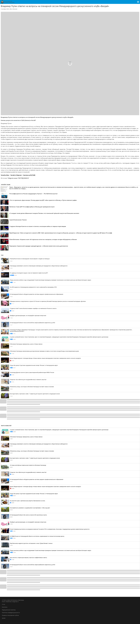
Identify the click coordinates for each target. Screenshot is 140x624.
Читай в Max (5, 175)
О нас (3, 604)
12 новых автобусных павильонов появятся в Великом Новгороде (28, 465)
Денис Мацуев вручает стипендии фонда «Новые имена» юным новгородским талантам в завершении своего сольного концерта (45, 358)
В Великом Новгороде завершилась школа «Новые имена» (26, 344)
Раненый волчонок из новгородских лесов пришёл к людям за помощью (30, 258)
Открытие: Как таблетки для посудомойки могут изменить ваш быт (28, 379)
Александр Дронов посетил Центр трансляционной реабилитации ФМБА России (32, 372)
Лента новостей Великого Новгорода (12, 621)
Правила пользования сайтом (10, 615)
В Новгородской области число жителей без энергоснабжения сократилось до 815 (32, 322)
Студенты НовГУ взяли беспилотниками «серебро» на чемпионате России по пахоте (33, 308)
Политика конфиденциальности (11, 612)
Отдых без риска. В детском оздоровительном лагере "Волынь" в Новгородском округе (34, 365)
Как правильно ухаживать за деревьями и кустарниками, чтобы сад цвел (30, 507)
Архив (3, 618)
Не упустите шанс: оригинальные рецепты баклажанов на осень (27, 500)
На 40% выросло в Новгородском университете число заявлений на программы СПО (33, 287)
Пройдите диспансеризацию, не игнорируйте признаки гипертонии (28, 315)
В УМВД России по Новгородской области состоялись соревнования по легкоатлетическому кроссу (37, 536)
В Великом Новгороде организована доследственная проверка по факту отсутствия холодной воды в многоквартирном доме (44, 351)
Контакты (4, 607)
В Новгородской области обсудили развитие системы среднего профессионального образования (36, 294)
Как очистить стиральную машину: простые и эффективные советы (28, 557)
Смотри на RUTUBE (29, 175)
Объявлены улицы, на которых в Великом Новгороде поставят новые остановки (32, 386)
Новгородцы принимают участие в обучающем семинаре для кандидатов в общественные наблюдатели (38, 265)
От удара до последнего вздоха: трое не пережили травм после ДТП (29, 273)
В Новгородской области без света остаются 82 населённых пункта (28, 515)
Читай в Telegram (16, 175)
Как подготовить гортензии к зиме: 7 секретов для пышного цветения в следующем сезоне (35, 393)
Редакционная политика (9, 610)
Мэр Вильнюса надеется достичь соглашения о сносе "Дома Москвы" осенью (31, 543)
